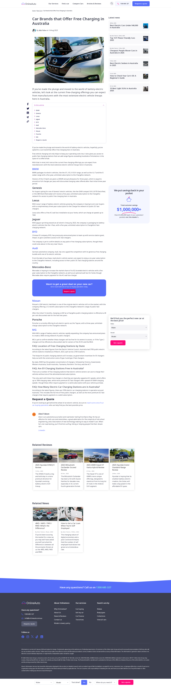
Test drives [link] (80, 620)
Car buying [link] (80, 609)
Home (34, 11)
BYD (37, 122)
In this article (39, 105)
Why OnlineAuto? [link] (60, 609)
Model (112, 333)
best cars (39, 11)
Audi (37, 125)
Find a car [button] (65, 4)
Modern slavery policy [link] (62, 623)
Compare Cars (78, 4)
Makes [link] (99, 609)
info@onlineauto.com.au (33, 618)
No (90, 682)
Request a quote (141, 4)
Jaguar (38, 119)
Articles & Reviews (94, 4)
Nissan (38, 131)
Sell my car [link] (79, 612)
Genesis (38, 113)
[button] (135, 681)
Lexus (38, 116)
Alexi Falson (42, 30)
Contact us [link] (58, 620)
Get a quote (118, 343)
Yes (84, 682)
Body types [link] (101, 612)
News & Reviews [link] (60, 616)
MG (37, 137)
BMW (37, 110)
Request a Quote (41, 140)
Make (112, 324)
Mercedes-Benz (41, 128)
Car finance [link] (80, 616)
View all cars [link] (101, 620)
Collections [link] (101, 616)
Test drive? (76, 682)
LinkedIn (41, 430)
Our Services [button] (53, 4)
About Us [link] (57, 612)
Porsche (38, 134)
